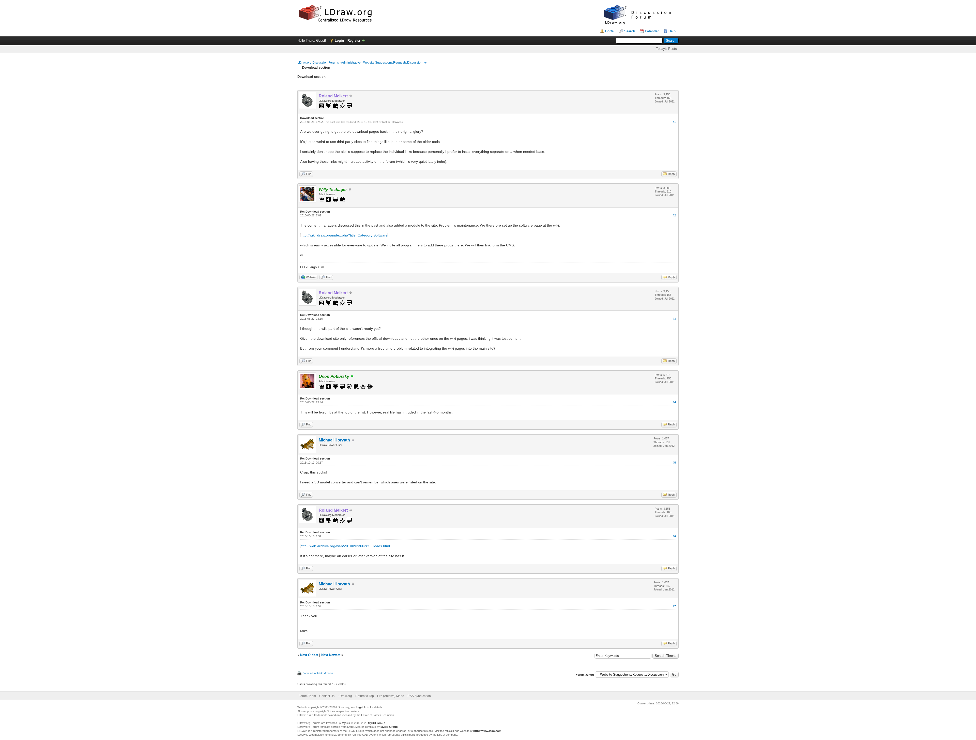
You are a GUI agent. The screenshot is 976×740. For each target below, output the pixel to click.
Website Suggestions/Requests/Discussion (392, 62)
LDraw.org (345, 696)
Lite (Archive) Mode (390, 696)
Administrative (351, 62)
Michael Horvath (391, 122)
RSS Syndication (419, 696)
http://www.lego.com (487, 730)
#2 (674, 215)
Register (353, 40)
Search (629, 31)
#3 (674, 318)
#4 (674, 402)
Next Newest (330, 655)
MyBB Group (376, 722)
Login (339, 40)
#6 (674, 536)
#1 (674, 121)
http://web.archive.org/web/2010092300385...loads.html (345, 546)
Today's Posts (666, 49)
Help (672, 31)
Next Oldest (309, 655)
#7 (674, 606)
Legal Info (362, 707)
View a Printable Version (318, 673)
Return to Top (364, 696)
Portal (610, 31)
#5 (674, 462)
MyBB (346, 722)
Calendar (652, 31)
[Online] (352, 377)
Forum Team (307, 696)
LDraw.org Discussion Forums (318, 62)
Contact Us (326, 696)
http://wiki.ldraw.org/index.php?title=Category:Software (344, 235)
